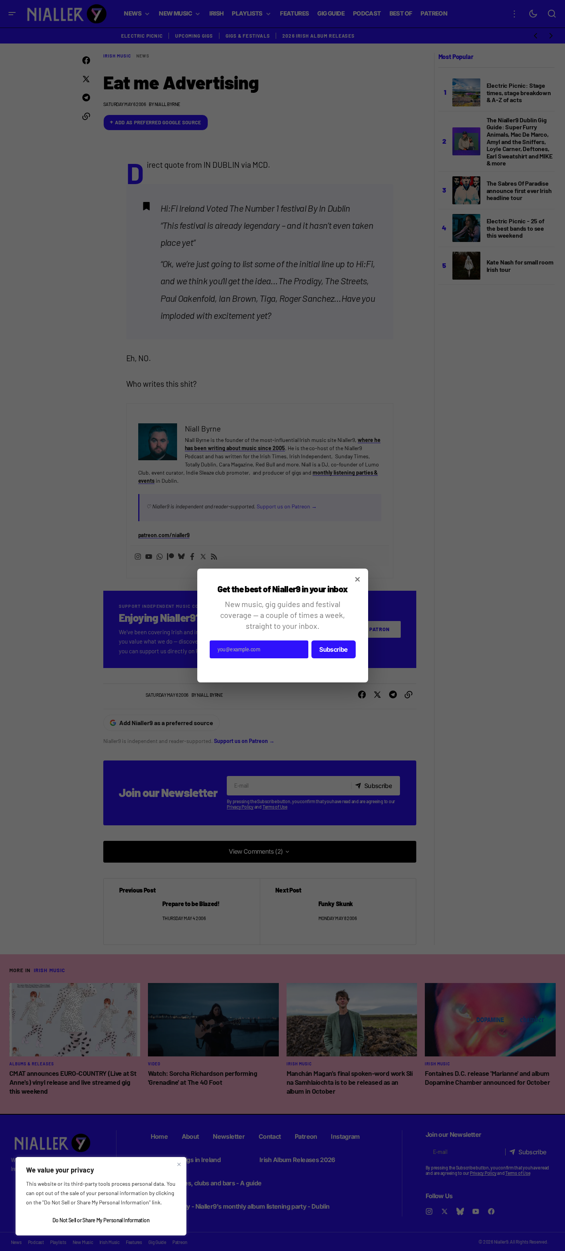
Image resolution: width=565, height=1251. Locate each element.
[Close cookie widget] (179, 1164)
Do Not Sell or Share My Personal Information (101, 1220)
